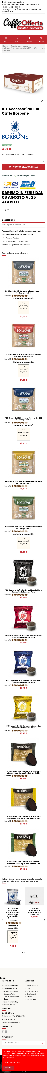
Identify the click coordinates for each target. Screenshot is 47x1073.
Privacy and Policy (11, 1002)
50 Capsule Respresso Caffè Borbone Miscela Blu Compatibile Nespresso (12, 913)
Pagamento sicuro (11, 991)
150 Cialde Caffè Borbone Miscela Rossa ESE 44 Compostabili (23, 355)
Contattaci (31, 994)
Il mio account (33, 986)
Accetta (8, 1068)
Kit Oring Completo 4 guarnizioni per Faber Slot (34, 911)
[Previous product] (43, 48)
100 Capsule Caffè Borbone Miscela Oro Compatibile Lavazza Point (23, 727)
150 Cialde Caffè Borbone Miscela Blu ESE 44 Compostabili (23, 419)
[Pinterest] (8, 210)
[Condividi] (2, 210)
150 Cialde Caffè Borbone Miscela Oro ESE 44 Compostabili (23, 482)
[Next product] (44, 48)
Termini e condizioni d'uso (11, 998)
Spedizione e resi (10, 988)
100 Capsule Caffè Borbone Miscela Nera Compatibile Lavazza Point (23, 591)
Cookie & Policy (10, 994)
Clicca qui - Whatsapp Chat (18, 175)
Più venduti (31, 1000)
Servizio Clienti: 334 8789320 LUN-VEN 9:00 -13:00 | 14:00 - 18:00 (21, 5)
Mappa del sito (9, 1005)
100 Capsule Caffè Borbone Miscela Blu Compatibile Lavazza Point (23, 681)
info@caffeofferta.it (12, 1022)
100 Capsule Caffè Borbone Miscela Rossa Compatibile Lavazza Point (23, 636)
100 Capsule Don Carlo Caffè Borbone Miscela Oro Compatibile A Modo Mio (23, 817)
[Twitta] (5, 210)
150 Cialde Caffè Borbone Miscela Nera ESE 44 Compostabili (23, 292)
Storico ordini (32, 991)
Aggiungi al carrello (25, 166)
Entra (29, 988)
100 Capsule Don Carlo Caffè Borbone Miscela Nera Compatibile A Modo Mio (23, 772)
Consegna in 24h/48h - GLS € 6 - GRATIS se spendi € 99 (21, 10)
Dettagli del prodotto (13, 225)
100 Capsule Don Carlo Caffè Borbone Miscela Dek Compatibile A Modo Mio (23, 863)
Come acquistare (16, 2)
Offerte (29, 997)
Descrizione (8, 220)
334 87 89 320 (9, 1019)
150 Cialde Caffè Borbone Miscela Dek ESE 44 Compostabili (23, 528)
